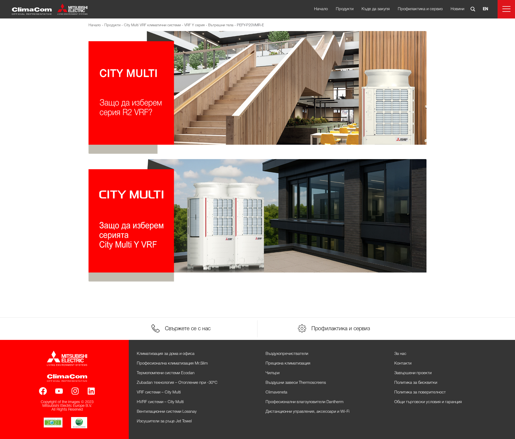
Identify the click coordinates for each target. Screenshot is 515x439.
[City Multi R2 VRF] (257, 92)
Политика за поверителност (420, 392)
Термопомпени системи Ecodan (165, 373)
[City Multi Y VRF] (257, 220)
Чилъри (272, 373)
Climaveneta (276, 392)
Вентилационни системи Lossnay (167, 412)
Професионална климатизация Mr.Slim (172, 363)
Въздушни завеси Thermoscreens (296, 383)
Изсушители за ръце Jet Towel (164, 421)
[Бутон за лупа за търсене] (472, 9)
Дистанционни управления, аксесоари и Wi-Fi (308, 412)
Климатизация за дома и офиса (165, 354)
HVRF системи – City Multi (160, 402)
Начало (321, 9)
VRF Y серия (194, 25)
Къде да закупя (376, 9)
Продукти (345, 9)
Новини (457, 9)
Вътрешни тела (220, 25)
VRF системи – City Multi (159, 392)
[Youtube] (59, 391)
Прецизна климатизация (288, 363)
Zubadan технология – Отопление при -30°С (177, 383)
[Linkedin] (91, 391)
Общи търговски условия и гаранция (428, 402)
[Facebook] (43, 391)
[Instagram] (75, 391)
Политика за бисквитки (415, 383)
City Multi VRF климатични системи (152, 25)
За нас (400, 354)
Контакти (402, 363)
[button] (506, 9)
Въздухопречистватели (287, 354)
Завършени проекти (413, 373)
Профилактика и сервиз (420, 9)
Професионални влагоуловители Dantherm (305, 402)
